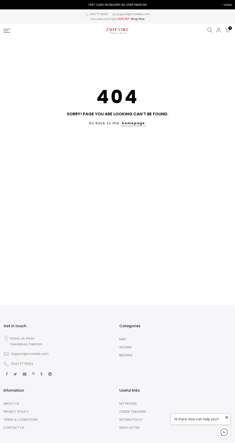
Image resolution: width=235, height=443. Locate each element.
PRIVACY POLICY (16, 411)
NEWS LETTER (129, 427)
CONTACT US (13, 427)
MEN (122, 339)
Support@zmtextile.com (133, 14)
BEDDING (126, 355)
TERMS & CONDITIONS (20, 419)
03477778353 (98, 14)
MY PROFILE (128, 403)
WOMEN (125, 347)
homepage (133, 123)
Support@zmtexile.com (30, 354)
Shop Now (138, 19)
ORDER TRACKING (132, 411)
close (9, 5)
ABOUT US (11, 403)
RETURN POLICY (131, 419)
